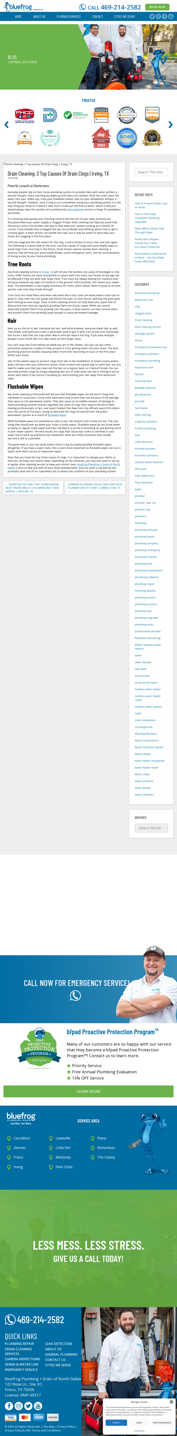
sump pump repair (146, 682)
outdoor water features (149, 462)
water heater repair (146, 767)
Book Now (157, 7)
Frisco (18, 1157)
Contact (97, 16)
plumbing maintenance (149, 570)
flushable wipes (57, 415)
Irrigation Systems (146, 421)
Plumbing (140, 523)
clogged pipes (143, 313)
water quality (143, 787)
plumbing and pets (146, 529)
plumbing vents (144, 624)
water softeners (144, 794)
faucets (139, 374)
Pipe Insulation (144, 482)
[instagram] (158, 16)
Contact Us (55, 1359)
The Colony (106, 1157)
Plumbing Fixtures (146, 556)
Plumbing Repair (19, 1343)
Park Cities (64, 1166)
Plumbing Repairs (145, 590)
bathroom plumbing (147, 293)
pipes (138, 489)
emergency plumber (147, 354)
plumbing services (146, 604)
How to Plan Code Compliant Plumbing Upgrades (147, 217)
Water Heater (143, 754)
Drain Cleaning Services (18, 1351)
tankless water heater (148, 689)
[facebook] (164, 16)
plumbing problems (147, 577)
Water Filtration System (149, 747)
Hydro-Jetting (143, 414)
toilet (138, 713)
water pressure (144, 781)
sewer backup (143, 662)
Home (18, 16)
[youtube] (171, 16)
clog (137, 306)
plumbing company (146, 543)
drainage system (145, 333)
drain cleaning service (148, 326)
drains (138, 340)
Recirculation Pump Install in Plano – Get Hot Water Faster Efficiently (150, 257)
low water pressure (146, 455)
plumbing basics (145, 536)
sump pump (142, 675)
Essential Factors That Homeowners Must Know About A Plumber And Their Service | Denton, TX (32, 488)
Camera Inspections (22, 1359)
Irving (18, 1166)
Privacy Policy (139, 1431)
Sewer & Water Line (21, 1364)
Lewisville (63, 1138)
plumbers (140, 516)
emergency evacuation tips (151, 347)
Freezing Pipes (143, 381)
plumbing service (145, 597)
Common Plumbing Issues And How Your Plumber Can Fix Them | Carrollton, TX (95, 488)
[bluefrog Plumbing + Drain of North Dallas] (23, 7)
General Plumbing (61, 1354)
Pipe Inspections (145, 475)
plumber (140, 496)
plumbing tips (143, 611)
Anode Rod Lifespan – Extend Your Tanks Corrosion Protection (148, 243)
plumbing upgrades (146, 617)
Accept (116, 1422)
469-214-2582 (121, 7)
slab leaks (141, 669)
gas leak (140, 401)
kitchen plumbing (145, 428)
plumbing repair (144, 584)
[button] (171, 1402)
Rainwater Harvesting (148, 638)
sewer (138, 655)
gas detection (143, 394)
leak (137, 435)
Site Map (48, 1426)
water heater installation (150, 760)
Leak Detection (144, 441)
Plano (101, 1138)
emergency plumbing (147, 360)
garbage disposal (145, 387)
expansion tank (144, 367)
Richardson (106, 1147)
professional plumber (148, 631)
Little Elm (63, 1147)
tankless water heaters (148, 706)
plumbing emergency (147, 550)
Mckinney (63, 1157)
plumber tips (143, 509)
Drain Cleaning (143, 320)
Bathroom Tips (144, 299)
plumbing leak (143, 563)
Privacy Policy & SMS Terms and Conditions (33, 1430)
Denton (20, 1147)
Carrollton (22, 1138)
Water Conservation (147, 740)
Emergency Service (21, 1369)
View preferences (162, 1422)
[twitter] (152, 16)
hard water (141, 408)
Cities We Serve (124, 16)
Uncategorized (143, 727)
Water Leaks (142, 774)
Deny (139, 1422)
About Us (39, 16)
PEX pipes (140, 469)
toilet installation (145, 720)
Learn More (88, 1091)
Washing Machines (146, 733)
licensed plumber (145, 448)
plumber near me (145, 502)
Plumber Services (69, 16)
